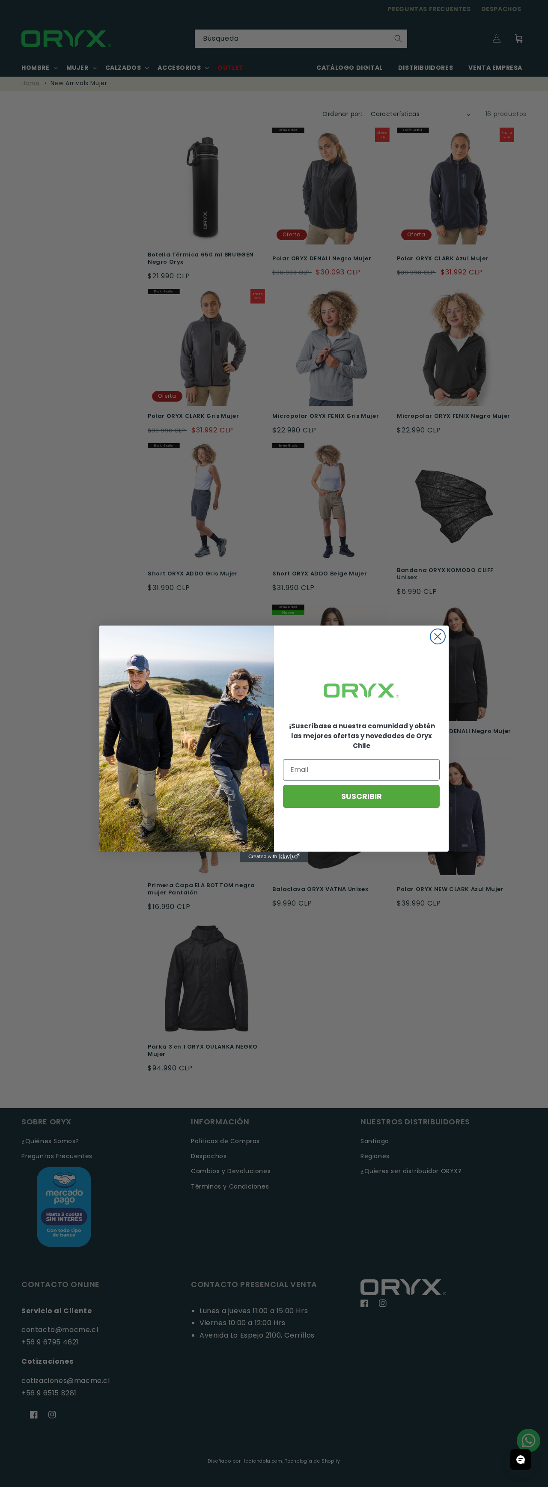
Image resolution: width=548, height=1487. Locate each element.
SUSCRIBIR (361, 796)
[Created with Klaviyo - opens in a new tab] (274, 857)
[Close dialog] (437, 636)
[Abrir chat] (520, 1459)
